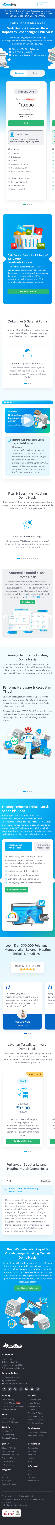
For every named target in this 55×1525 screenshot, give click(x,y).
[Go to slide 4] (31, 204)
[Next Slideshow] (50, 617)
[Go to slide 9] (35, 558)
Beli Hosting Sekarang (27, 1288)
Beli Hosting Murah (16, 889)
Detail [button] (35, 73)
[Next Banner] (51, 259)
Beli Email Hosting (23, 1141)
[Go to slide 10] (37, 558)
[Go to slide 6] (29, 558)
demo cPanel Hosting (35, 597)
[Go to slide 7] (31, 558)
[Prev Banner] (3, 259)
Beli (26, 123)
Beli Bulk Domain (27, 291)
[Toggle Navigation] (51, 4)
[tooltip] (26, 168)
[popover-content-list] (23, 186)
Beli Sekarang (27, 602)
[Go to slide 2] (27, 204)
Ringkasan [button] (19, 73)
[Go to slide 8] (33, 558)
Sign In (42, 4)
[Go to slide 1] (24, 204)
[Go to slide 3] (29, 204)
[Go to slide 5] (27, 558)
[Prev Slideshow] (5, 617)
